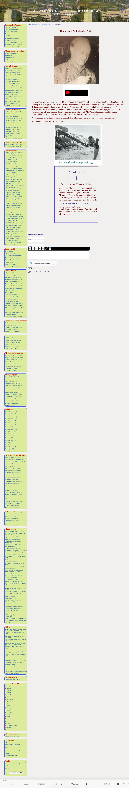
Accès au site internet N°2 (12, 47)
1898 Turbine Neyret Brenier (13, 114)
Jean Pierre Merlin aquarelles (13, 477)
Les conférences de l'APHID (12, 679)
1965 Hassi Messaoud (11, 161)
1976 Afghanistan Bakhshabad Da (14, 170)
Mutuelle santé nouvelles (14, 51)
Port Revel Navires (10, 344)
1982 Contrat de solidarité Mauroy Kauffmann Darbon (14, 545)
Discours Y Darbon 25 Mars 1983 (14, 90)
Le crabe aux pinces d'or (11, 403)
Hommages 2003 (10, 442)
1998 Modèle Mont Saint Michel (14, 327)
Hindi (8, 721)
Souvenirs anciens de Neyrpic (13, 127)
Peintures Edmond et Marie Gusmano (15, 594)
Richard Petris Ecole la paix (12, 507)
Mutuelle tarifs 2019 (10, 57)
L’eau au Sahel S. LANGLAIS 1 (13, 503)
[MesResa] (41, 784)
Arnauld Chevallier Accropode (13, 310)
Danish (8, 714)
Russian (8, 723)
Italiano (8, 692)
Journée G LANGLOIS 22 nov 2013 (15, 461)
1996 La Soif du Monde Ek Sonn (14, 227)
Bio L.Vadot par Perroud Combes (14, 305)
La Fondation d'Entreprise (12, 38)
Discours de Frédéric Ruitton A (13, 361)
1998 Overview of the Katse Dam (14, 236)
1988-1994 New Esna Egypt (12, 548)
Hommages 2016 (10, 420)
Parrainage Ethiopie (10, 485)
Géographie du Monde (11, 381)
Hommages (9, 409)
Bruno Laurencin (9, 488)
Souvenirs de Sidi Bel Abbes (12, 401)
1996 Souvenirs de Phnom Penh (13, 612)
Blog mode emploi (12, 734)
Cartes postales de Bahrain (12, 387)
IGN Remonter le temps (14, 512)
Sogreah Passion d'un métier (12, 72)
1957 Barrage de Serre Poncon (13, 157)
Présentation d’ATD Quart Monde (14, 44)
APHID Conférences (10, 36)
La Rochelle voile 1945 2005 (13, 379)
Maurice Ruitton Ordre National (13, 359)
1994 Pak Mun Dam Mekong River (14, 220)
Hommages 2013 (11, 427)
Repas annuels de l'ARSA (12, 537)
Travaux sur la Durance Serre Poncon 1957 (15, 633)
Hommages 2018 (11, 416)
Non (8, 768)
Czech (8, 716)
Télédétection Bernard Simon (13, 525)
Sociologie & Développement (13, 255)
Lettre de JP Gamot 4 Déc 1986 (13, 105)
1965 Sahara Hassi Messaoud (13, 164)
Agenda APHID (11, 677)
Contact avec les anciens (11, 29)
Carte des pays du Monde (12, 520)
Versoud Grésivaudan (11, 496)
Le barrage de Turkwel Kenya (13, 573)
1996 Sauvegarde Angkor (12, 229)
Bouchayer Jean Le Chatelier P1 (13, 283)
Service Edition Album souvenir (13, 96)
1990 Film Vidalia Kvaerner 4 (13, 205)
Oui (8, 766)
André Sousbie (9, 251)
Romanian (9, 703)
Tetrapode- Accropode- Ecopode (14, 554)
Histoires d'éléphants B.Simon (13, 260)
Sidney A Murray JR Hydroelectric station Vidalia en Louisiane (14, 571)
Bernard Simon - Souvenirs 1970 (14, 257)
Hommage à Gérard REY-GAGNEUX (15, 451)
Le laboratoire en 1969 (11, 325)
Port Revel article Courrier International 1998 (15, 655)
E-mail (29, 239)
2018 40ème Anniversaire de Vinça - (15, 606)
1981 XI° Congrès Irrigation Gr (13, 483)
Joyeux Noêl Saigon (10, 405)
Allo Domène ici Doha (11, 666)
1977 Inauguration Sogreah (12, 79)
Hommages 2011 (10, 431)
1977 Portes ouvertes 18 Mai (13, 81)
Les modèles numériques (11, 103)
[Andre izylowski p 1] (76, 60)
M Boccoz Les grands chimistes (13, 499)
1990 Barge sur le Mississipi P (13, 207)
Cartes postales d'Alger (11, 398)
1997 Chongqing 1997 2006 (13, 153)
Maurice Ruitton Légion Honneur (14, 357)
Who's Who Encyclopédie (12, 33)
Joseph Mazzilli (9, 464)
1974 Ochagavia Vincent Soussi (13, 492)
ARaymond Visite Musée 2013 (13, 279)
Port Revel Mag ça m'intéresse (13, 340)
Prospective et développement (13, 253)
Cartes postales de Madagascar (13, 385)
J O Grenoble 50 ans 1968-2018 (13, 501)
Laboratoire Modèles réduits (16, 321)
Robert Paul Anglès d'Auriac (12, 468)
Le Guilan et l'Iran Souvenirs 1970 (14, 586)
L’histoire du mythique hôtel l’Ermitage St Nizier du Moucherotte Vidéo (15, 640)
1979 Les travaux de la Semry (13, 181)
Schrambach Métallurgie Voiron (13, 475)
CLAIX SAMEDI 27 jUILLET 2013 (14, 579)
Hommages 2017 (11, 418)
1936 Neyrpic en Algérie (11, 116)
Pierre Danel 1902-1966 (11, 299)
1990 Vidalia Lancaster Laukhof (13, 203)
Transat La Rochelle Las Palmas (13, 377)
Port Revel (9, 336)
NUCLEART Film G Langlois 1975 (14, 459)
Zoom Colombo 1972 (11, 598)
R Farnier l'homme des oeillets (13, 281)
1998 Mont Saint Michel (11, 610)
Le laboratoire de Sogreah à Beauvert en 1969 (16, 557)
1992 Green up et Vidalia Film (13, 214)
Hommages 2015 (10, 422)
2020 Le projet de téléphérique (13, 138)
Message (30, 246)
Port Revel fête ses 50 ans (12, 349)
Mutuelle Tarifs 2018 (10, 55)
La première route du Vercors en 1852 (15, 662)
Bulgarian (9, 712)
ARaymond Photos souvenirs (13, 277)
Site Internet (31, 243)
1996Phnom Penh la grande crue (14, 231)
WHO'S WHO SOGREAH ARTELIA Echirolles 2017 (15, 534)
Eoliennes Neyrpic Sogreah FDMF (14, 308)
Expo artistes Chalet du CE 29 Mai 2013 (16, 584)
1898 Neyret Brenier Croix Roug (14, 111)
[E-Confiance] (90, 784)
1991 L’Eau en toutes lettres (12, 209)
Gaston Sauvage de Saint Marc (13, 301)
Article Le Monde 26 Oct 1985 (13, 88)
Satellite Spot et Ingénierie (12, 522)
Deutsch (8, 694)
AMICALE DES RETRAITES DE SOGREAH (64, 11)
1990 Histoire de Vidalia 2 (12, 201)
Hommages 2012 (11, 429)
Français (8, 686)
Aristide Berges (9, 292)
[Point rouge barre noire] (76, 92)
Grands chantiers (11, 151)
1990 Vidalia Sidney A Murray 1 (14, 199)
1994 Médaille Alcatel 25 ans (13, 366)
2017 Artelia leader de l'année (13, 92)
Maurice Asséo (9, 262)
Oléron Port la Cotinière (11, 329)
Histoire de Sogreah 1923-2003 (13, 68)
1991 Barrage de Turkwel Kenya (14, 212)
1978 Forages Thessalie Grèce (13, 174)
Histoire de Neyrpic (12, 110)
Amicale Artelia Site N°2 (11, 31)
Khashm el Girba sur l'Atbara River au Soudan (15, 588)
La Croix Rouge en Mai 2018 (13, 146)
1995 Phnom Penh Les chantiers (13, 225)
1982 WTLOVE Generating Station (14, 185)
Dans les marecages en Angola (13, 394)
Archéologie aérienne (11, 516)
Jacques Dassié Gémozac (12, 518)
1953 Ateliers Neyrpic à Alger (13, 120)
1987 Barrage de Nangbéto (12, 190)
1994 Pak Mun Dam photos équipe (14, 223)
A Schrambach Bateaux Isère (13, 472)
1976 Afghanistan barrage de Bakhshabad (13, 542)
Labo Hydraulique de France (13, 101)
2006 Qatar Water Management (13, 242)
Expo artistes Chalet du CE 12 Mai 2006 (16, 591)
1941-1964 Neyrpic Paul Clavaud (14, 118)
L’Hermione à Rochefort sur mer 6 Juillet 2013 (14, 564)
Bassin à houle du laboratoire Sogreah (15, 658)
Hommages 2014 (10, 424)
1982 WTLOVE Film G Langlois (14, 188)
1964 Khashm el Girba (11, 159)
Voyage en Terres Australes (12, 383)
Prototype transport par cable (13, 125)
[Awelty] (58, 784)
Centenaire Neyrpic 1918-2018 (13, 129)
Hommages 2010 (10, 433)
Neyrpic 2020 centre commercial (14, 136)
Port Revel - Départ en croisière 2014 (15, 646)
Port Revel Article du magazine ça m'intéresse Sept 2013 (14, 560)
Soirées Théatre (9, 622)
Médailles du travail (10, 364)
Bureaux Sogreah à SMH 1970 (13, 144)
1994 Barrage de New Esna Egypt (14, 216)
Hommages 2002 (10, 444)
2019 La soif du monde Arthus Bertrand (16, 671)
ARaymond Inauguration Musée (13, 275)
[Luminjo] (107, 784)
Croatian (8, 719)
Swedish (8, 701)
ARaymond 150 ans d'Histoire (13, 272)
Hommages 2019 (10, 413)
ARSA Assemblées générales (13, 539)
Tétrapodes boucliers (10, 314)
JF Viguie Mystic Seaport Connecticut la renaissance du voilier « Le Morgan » (16, 551)
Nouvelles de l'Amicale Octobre (13, 42)
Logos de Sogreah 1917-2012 (13, 75)
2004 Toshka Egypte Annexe (13, 238)
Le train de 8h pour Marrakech (13, 396)
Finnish (8, 710)
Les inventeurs (10, 271)
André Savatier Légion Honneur (13, 355)
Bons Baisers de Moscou (11, 392)
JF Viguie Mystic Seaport (12, 479)
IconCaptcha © (54, 264)
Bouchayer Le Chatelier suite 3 (13, 288)
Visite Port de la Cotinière (12, 331)
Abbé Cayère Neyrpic (11, 294)
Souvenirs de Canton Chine (12, 669)
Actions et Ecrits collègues (15, 455)
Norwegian (9, 708)
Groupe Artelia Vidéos (11, 40)
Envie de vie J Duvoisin (11, 490)
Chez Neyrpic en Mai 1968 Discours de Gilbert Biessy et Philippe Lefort (16, 629)
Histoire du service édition (12, 94)
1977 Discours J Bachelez (12, 83)
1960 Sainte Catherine (11, 368)
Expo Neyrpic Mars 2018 (12, 131)
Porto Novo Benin (10, 664)
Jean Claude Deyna (10, 466)
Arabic (8, 729)
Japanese (8, 727)
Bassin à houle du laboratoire (13, 323)
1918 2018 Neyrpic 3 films (12, 133)
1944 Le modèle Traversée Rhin (13, 155)
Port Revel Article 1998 (11, 346)
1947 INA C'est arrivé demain (13, 266)
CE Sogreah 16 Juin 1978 (12, 85)
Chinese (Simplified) (12, 725)
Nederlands (9, 697)
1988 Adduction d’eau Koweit (13, 192)
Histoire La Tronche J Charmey (13, 494)
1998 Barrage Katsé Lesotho (12, 234)
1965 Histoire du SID (10, 99)
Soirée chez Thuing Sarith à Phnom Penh (16, 618)
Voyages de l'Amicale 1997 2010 (14, 581)
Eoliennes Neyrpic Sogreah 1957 (14, 303)
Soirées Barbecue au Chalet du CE (14, 531)
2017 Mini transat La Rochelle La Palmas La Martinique (14, 601)
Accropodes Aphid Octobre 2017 (14, 312)
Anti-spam (30, 260)
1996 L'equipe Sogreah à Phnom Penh (15, 620)
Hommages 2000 (10, 446)
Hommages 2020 (11, 411)
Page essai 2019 (9, 62)
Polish (8, 705)
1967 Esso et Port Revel (11, 338)
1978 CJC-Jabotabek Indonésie (13, 179)
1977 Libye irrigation (10, 172)
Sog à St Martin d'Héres (14, 142)
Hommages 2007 (10, 440)
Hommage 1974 (10, 449)
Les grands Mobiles (10, 264)
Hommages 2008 (10, 438)
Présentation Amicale (13, 25)
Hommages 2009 (10, 435)
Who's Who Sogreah (10, 27)
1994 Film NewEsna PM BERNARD (15, 218)
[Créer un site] (9, 784)
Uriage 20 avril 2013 (10, 596)
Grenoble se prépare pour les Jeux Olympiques (14, 636)
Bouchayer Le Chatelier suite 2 (13, 286)
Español (8, 690)
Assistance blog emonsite (12, 736)
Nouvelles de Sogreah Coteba (13, 70)
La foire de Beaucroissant (12, 505)
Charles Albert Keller (10, 290)
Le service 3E (10, 249)
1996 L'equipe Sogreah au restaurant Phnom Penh (15, 615)
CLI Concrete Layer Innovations (14, 316)
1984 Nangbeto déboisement (13, 608)
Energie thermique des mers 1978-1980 (16, 660)
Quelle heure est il (10, 245)
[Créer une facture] (74, 784)
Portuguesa (9, 699)
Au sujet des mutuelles (11, 53)
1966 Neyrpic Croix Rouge (12, 122)
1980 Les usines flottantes (12, 183)
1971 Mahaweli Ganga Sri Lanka (14, 166)
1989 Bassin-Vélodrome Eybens (14, 196)
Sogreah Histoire (11, 66)
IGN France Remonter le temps (13, 514)
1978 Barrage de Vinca (11, 177)
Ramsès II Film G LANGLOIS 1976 (14, 457)
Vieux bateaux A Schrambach (13, 470)
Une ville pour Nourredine (12, 390)
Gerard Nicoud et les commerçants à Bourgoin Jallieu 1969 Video (15, 643)
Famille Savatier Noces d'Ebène (13, 370)
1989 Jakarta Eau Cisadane (12, 194)
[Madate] (25, 784)
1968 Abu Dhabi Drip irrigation (13, 168)
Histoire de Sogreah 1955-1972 (13, 77)
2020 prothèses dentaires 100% (13, 59)
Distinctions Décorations (14, 353)
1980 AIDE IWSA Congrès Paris (14, 481)
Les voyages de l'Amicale (12, 673)
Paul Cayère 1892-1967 (11, 297)
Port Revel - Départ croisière (12, 342)
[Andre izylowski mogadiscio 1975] (78, 144)
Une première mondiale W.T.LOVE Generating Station (14, 567)
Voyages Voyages (11, 375)
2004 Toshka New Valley (12, 240)
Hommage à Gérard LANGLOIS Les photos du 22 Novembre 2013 (15, 576)
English (8, 688)
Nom (29, 236)
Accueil (32, 24)
